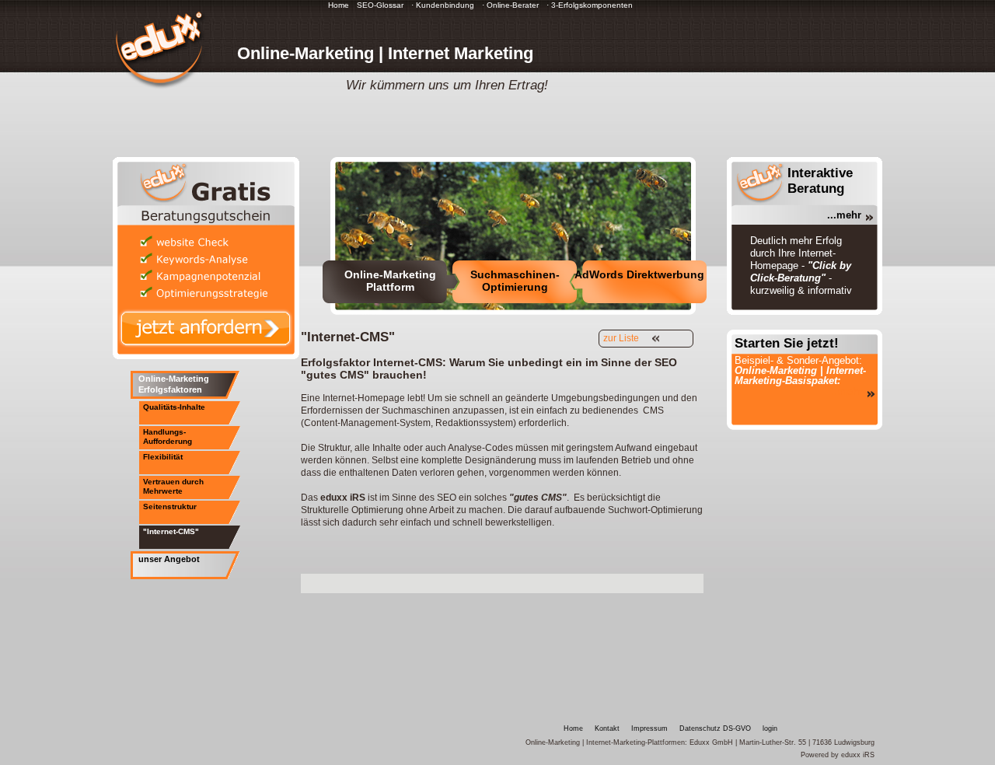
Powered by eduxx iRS (838, 755)
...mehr (844, 215)
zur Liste (621, 339)
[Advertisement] (483, 582)
